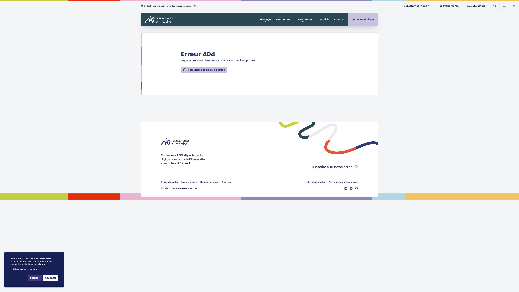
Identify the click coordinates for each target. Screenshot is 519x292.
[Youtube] (356, 188)
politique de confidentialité (23, 261)
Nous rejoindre (476, 6)
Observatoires (303, 19)
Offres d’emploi (169, 182)
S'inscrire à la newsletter (332, 167)
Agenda (339, 19)
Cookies (226, 182)
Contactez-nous (209, 182)
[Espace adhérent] (504, 6)
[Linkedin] (345, 188)
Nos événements (448, 6)
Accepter (50, 278)
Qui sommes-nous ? (416, 6)
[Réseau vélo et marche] (159, 19)
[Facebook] (351, 188)
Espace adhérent (363, 19)
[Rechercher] (495, 6)
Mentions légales (316, 182)
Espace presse (189, 182)
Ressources (283, 19)
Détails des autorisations (24, 269)
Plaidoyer (266, 19)
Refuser (34, 278)
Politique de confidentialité (343, 182)
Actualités (323, 19)
